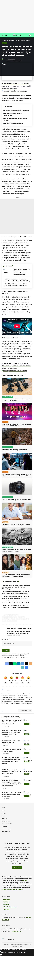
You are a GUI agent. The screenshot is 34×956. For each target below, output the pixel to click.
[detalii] (24, 880)
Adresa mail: (6, 639)
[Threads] (29, 939)
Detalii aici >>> (17, 931)
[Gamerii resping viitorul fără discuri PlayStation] (28, 742)
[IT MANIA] (17, 35)
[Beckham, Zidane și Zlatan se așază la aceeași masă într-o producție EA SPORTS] (28, 732)
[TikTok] (25, 939)
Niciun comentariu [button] (26, 710)
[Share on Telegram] (22, 663)
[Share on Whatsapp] (15, 663)
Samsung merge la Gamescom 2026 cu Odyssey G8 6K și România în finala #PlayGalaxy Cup (16, 587)
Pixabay (15, 889)
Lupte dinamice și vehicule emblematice (12, 114)
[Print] (26, 667)
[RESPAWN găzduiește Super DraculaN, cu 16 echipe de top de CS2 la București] (28, 771)
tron (4, 620)
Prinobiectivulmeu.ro (10, 907)
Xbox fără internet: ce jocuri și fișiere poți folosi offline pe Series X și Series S (11, 722)
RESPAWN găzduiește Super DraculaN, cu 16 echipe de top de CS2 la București (11, 771)
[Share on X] (11, 663)
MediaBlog (6, 899)
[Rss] (31, 939)
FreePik (20, 889)
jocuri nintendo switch (9, 617)
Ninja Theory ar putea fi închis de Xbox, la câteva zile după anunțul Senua (11, 794)
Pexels (4, 889)
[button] (3, 35)
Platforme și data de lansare (14, 123)
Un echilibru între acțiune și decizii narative (15, 119)
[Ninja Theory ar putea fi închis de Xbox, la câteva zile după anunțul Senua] (28, 794)
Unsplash (9, 889)
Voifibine (6, 904)
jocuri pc (21, 617)
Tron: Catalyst (12, 620)
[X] (18, 939)
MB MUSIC (6, 902)
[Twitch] (27, 939)
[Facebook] (16, 939)
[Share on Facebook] (7, 663)
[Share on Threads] (26, 663)
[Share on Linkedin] (18, 663)
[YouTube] (29, 690)
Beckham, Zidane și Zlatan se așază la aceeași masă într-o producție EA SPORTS (11, 732)
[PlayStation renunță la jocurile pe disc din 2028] (28, 750)
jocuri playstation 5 (9, 618)
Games (4, 43)
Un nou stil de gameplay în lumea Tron (17, 110)
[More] (30, 667)
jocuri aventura (13, 615)
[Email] (30, 663)
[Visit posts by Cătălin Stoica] (3, 690)
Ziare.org (6, 909)
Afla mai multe (17, 867)
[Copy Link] (22, 667)
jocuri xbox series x (22, 618)
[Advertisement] (17, 16)
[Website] (27, 690)
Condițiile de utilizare (23, 654)
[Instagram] (31, 690)
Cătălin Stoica (11, 59)
